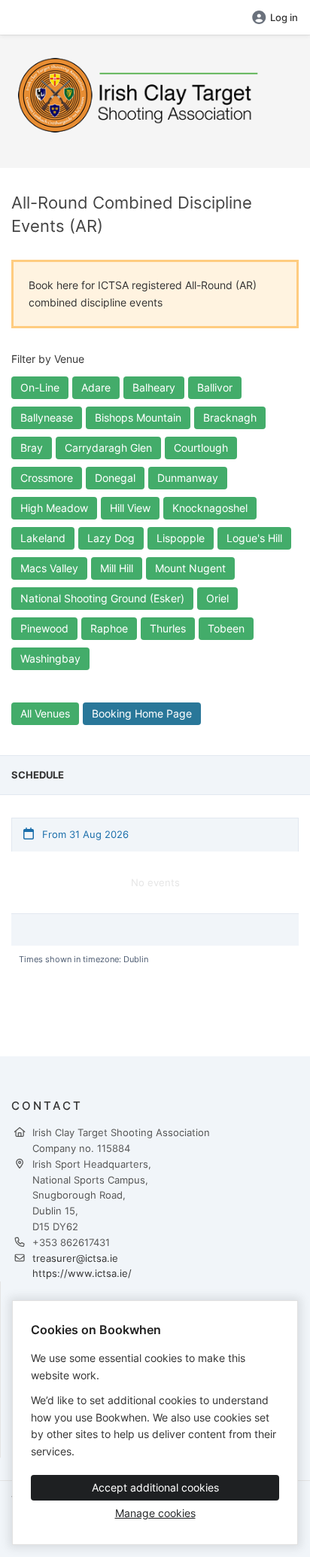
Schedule (37, 775)
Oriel (217, 598)
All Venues (45, 713)
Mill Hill (116, 568)
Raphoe (109, 628)
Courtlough (201, 447)
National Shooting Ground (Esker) (102, 598)
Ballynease (46, 417)
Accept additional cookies (155, 1487)
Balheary (153, 387)
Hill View (130, 507)
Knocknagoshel (210, 507)
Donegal (115, 477)
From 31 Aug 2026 (84, 834)
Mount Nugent (190, 568)
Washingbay (50, 658)
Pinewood (44, 628)
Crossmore (46, 477)
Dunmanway (187, 477)
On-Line (39, 387)
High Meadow (54, 507)
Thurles (168, 628)
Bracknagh (230, 417)
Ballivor (214, 387)
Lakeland (42, 538)
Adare (96, 387)
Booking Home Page (142, 713)
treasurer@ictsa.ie (75, 1258)
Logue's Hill (254, 538)
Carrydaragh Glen (108, 447)
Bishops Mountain (138, 417)
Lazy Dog (111, 538)
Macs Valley (49, 568)
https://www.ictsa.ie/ (82, 1273)
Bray (31, 447)
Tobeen (226, 628)
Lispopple (181, 538)
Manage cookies (155, 1513)
